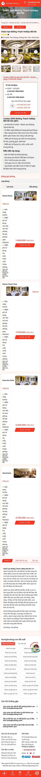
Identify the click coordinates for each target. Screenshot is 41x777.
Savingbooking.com (20, 763)
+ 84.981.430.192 (23, 108)
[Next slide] (36, 52)
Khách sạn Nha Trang (11, 685)
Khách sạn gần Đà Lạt (10, 689)
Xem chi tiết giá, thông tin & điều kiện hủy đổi (5, 273)
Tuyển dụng (25, 739)
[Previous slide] (5, 52)
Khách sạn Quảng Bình (10, 673)
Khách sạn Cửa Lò (10, 669)
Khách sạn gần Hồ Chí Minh (30, 685)
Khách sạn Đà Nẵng (10, 677)
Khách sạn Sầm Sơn (30, 665)
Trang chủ (4, 23)
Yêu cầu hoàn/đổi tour (8, 744)
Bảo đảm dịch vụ (6, 737)
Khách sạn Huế (30, 673)
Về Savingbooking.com (29, 737)
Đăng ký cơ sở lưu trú (8, 755)
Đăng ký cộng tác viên (8, 753)
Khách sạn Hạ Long (10, 652)
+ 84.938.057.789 (33, 2)
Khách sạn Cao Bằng (30, 661)
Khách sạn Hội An (30, 677)
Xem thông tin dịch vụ (8, 742)
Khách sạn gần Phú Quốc (30, 689)
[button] (6, 68)
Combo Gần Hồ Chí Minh (29, 23)
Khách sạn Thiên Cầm (30, 669)
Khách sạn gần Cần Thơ (11, 693)
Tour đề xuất (22, 643)
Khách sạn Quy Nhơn (11, 681)
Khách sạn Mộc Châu (11, 665)
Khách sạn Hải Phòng (10, 656)
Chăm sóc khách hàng (8, 739)
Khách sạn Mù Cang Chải (30, 656)
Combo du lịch (14, 23)
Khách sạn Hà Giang (11, 661)
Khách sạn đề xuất (8, 643)
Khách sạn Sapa (10, 648)
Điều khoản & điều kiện (29, 742)
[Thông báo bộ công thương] (26, 756)
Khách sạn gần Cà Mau (30, 693)
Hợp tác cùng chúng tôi (9, 758)
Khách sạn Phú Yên (30, 681)
